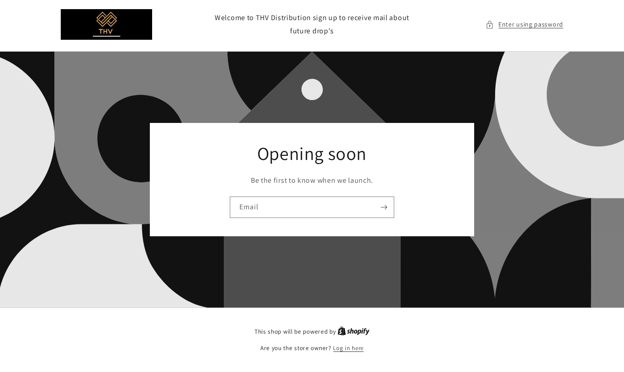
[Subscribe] (384, 207)
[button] (524, 24)
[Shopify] (354, 331)
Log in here (348, 348)
